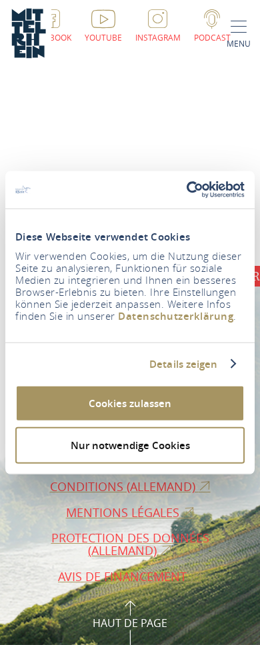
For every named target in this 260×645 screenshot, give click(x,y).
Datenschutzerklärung (175, 316)
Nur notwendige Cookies (130, 445)
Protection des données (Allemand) (130, 544)
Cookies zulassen (130, 403)
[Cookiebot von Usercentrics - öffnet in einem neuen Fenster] (187, 190)
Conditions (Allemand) (124, 486)
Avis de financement (124, 576)
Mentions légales (124, 512)
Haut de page (130, 623)
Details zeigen (183, 364)
